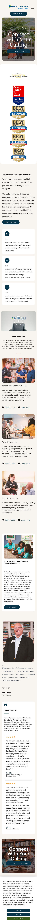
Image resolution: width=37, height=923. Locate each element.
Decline (18, 914)
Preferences (18, 918)
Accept (18, 910)
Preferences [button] (20, 905)
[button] (32, 7)
